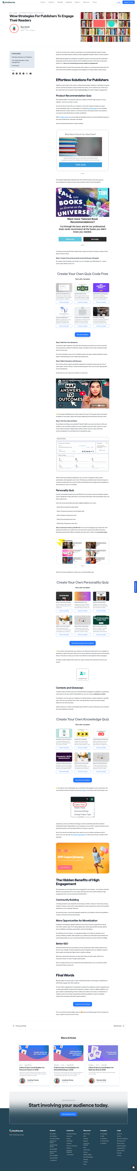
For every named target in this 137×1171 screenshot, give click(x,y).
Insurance (69, 1138)
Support (85, 1143)
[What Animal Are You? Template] (83, 596)
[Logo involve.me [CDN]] (8, 2)
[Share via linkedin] (20, 73)
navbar (84, 790)
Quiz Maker (53, 1136)
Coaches (69, 1146)
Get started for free (68, 1116)
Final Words (15, 65)
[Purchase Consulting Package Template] (101, 311)
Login (118, 2)
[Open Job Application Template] (64, 311)
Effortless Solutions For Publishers (22, 57)
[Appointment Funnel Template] (83, 287)
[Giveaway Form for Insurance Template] (64, 733)
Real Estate (69, 1143)
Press (84, 1166)
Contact (119, 1158)
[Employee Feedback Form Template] (64, 287)
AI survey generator (78, 834)
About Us (119, 1136)
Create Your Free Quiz (82, 1007)
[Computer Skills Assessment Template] (64, 757)
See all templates (82, 334)
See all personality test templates (83, 643)
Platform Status (87, 1157)
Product (43, 2)
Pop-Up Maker (54, 1158)
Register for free (128, 2)
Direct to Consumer (72, 1148)
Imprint (119, 1138)
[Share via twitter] (27, 73)
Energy (68, 1141)
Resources (86, 2)
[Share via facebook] (13, 73)
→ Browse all (53, 1162)
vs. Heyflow (103, 1146)
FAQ (84, 1138)
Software (69, 1150)
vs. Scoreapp (103, 1136)
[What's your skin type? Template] (101, 596)
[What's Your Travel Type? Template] (64, 620)
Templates (60, 2)
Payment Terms (121, 1143)
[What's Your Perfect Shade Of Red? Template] (64, 596)
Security (119, 1155)
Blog (84, 1150)
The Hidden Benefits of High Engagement (20, 61)
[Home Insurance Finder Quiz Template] (101, 733)
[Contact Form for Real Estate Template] (83, 311)
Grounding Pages (88, 1159)
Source (82, 173)
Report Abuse (120, 1153)
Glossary (85, 1162)
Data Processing (121, 1148)
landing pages (92, 108)
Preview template (64, 302)
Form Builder (53, 1138)
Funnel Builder (54, 1160)
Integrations (69, 2)
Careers (85, 1164)
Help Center (86, 1136)
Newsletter (135, 585)
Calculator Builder (55, 1141)
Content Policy (121, 1150)
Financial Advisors (71, 1136)
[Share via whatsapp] (17, 73)
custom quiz (64, 117)
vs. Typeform (103, 1141)
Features (77, 2)
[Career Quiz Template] (83, 733)
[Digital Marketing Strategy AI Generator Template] (101, 287)
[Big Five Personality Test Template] (101, 620)
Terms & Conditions (122, 1141)
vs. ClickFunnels (104, 1143)
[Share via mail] (30, 73)
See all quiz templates (82, 780)
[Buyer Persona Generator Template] (83, 620)
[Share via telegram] (23, 73)
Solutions (51, 2)
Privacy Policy (121, 1146)
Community (86, 1152)
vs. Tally (102, 1138)
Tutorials (85, 1141)
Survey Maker (53, 1151)
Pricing (95, 2)
